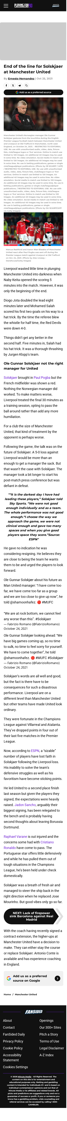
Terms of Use (49, 1041)
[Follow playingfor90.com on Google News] (57, 978)
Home (7, 994)
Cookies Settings (15, 1067)
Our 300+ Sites (50, 1027)
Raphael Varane (15, 837)
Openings (46, 1020)
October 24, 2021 (16, 629)
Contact (9, 1027)
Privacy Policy (13, 1041)
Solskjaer (10, 378)
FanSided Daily (14, 1034)
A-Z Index (46, 1055)
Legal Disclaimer (51, 1048)
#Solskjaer (43, 619)
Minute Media (24, 1076)
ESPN (35, 751)
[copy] (26, 85)
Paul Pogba (42, 378)
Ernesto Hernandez (21, 78)
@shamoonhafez (22, 602)
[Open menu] (6, 5)
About (7, 1020)
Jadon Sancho (25, 805)
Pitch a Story (48, 1034)
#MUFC (47, 602)
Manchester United (26, 994)
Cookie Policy (13, 1048)
